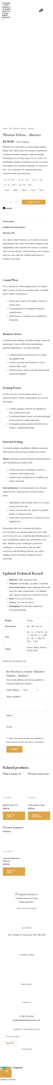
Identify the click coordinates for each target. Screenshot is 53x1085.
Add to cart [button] (11, 816)
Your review (13, 696)
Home (5, 128)
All (10, 128)
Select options (37, 816)
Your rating (13, 690)
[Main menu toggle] (48, 11)
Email (9, 727)
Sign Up (10, 1043)
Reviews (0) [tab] (8, 233)
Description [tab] (8, 221)
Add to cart (34, 202)
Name (9, 715)
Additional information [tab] (14, 227)
